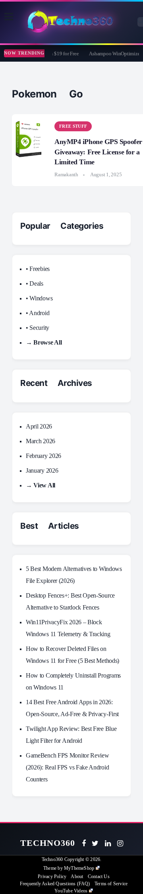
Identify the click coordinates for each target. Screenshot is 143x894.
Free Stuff (73, 126)
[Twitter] (95, 843)
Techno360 (47, 843)
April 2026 (39, 426)
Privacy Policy (52, 876)
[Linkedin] (108, 843)
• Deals (34, 283)
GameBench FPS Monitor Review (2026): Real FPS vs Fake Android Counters (67, 767)
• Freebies (38, 268)
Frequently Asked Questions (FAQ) (55, 883)
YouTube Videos (70, 891)
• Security (37, 327)
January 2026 (42, 470)
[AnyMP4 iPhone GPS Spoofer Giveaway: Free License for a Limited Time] (29, 138)
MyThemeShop (79, 868)
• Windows (39, 298)
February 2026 (43, 455)
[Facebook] (84, 843)
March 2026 (40, 441)
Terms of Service (111, 883)
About (77, 876)
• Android (37, 313)
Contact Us (99, 876)
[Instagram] (120, 843)
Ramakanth (66, 174)
